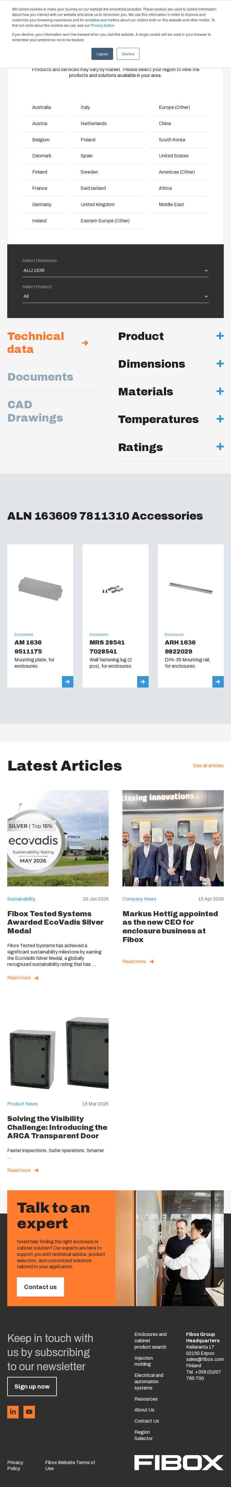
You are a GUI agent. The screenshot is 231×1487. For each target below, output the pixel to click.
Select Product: (37, 287)
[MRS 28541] (115, 616)
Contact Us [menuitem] (146, 1421)
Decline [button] (128, 53)
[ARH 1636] (191, 616)
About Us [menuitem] (144, 1409)
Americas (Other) (177, 172)
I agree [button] (102, 53)
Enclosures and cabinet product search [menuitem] (150, 1340)
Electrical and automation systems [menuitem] (148, 1381)
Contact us (40, 1287)
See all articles (208, 765)
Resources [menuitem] (146, 1399)
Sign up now (32, 1386)
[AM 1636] (40, 616)
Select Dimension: (40, 260)
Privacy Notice (102, 25)
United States (174, 155)
